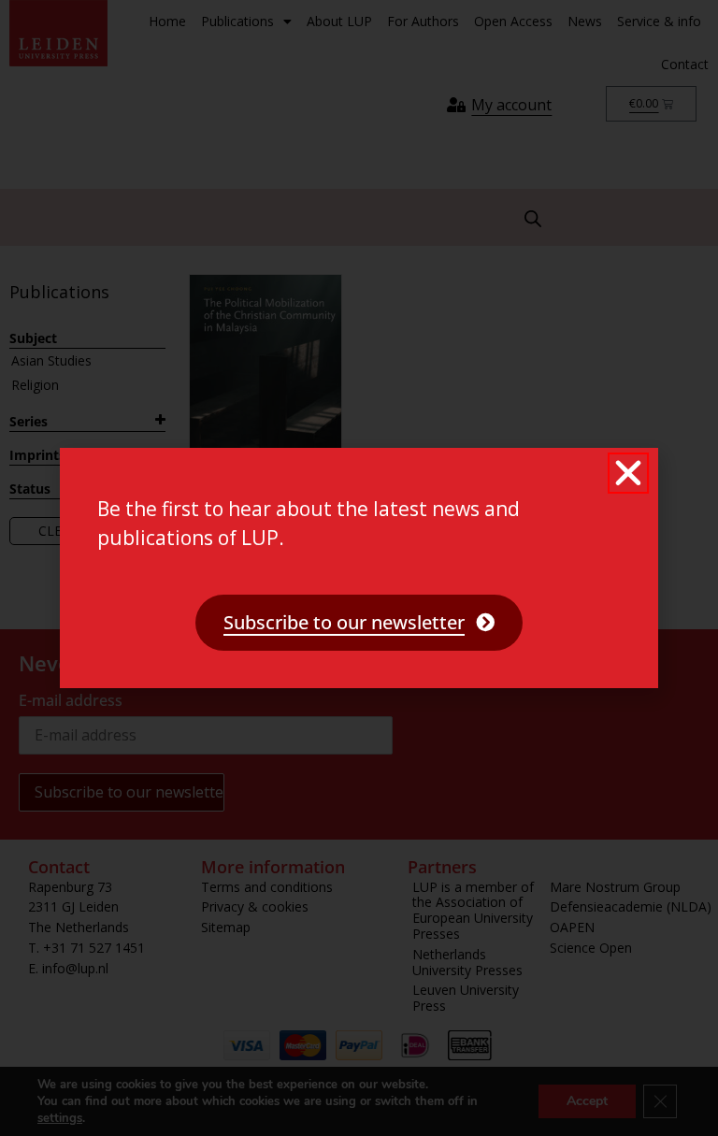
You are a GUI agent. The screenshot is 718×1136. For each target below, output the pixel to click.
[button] (628, 473)
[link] (359, 623)
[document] (359, 568)
